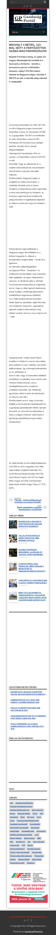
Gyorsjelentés (35, 824)
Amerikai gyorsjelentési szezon (21, 806)
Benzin (12, 813)
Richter (30, 845)
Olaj (29, 842)
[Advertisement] (28, 103)
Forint (12, 820)
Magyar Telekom (16, 838)
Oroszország (14, 845)
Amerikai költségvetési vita (19, 810)
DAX (41, 813)
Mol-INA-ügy (20, 842)
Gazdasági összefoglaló (18, 824)
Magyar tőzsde (29, 838)
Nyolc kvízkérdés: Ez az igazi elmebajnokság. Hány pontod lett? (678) (27, 726)
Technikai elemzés (33, 849)
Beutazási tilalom (24, 813)
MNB (39, 838)
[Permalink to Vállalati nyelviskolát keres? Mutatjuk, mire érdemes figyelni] (13, 542)
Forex (39, 817)
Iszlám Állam (14, 831)
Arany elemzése (37, 810)
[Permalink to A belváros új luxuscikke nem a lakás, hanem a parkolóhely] (13, 587)
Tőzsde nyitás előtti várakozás (21, 856)
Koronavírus (41, 831)
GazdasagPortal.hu (33, 931)
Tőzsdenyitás (36, 852)
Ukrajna (12, 859)
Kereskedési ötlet (28, 831)
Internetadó (35, 827)
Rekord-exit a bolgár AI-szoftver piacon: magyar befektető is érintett (30, 524)
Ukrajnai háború (23, 859)
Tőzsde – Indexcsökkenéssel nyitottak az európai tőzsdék (27, 500)
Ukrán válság (36, 859)
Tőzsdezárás (38, 856)
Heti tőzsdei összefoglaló (19, 827)
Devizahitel (14, 817)
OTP (23, 845)
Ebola (23, 817)
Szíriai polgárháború (17, 849)
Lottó (37, 835)
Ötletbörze (31, 863)
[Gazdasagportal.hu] (28, 21)
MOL (11, 842)
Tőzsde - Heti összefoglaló (19, 852)
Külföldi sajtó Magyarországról (21, 835)
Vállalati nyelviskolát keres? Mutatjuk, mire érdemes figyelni (29, 538)
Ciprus (35, 813)
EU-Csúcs (30, 817)
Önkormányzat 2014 (17, 863)
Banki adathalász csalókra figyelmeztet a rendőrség (29, 508)
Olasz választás (38, 842)
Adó (11, 803)
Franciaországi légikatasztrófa (28, 820)
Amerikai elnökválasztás (24, 803)
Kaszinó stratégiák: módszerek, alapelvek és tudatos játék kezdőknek (30, 552)
